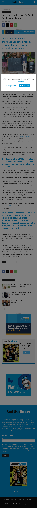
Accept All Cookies (24, 85)
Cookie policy (21, 81)
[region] (18, 82)
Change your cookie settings (10, 86)
